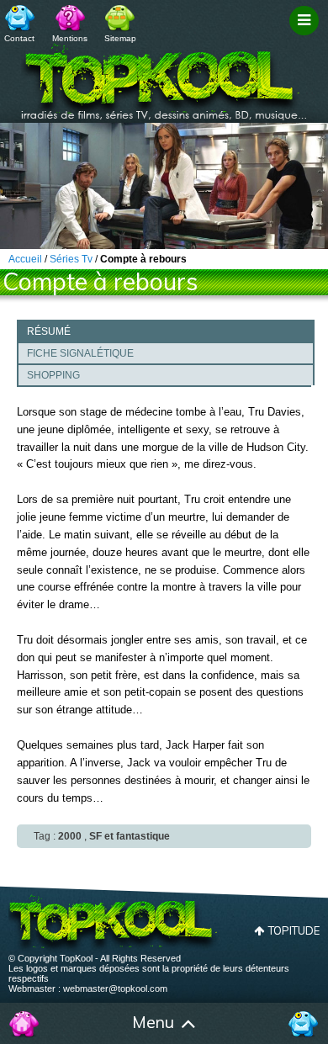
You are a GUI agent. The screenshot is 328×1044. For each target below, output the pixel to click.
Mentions (69, 38)
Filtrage (306, 36)
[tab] (166, 331)
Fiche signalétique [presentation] (80, 353)
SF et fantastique (129, 836)
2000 (70, 836)
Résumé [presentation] (49, 331)
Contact (19, 38)
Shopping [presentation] (53, 375)
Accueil (25, 1024)
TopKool (164, 76)
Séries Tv (71, 259)
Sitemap (120, 38)
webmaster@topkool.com (115, 988)
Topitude (294, 930)
